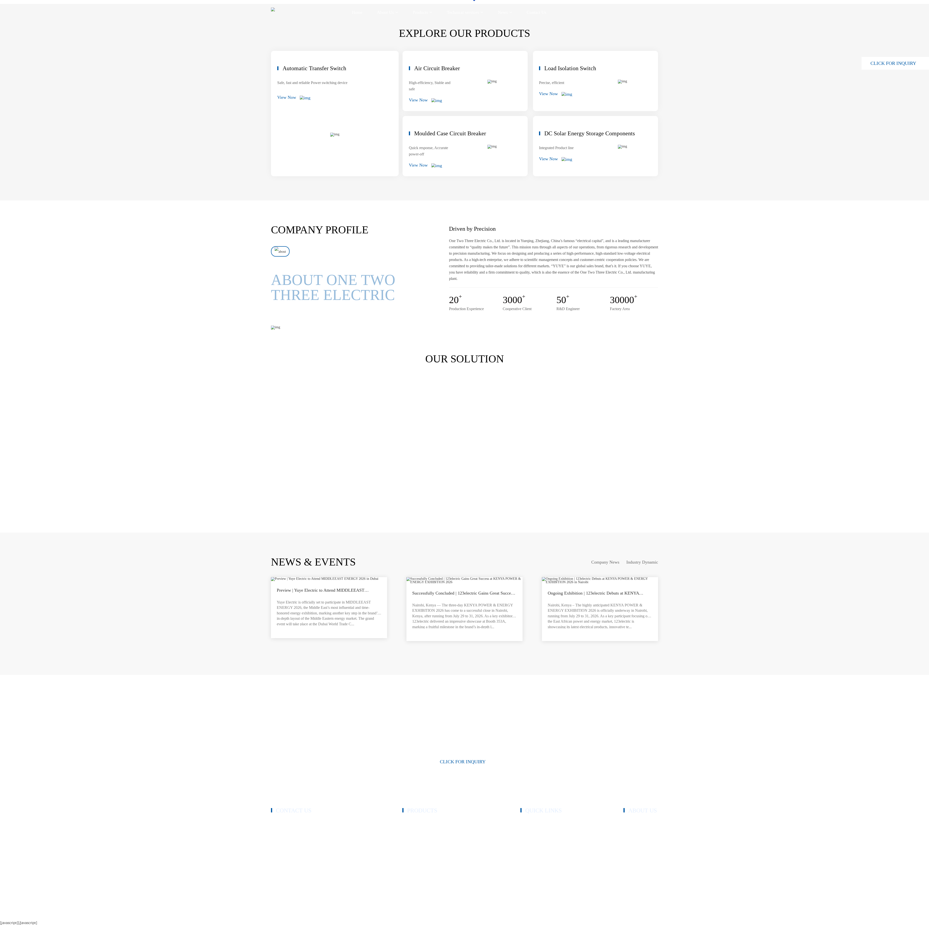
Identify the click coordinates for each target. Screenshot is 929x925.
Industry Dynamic (642, 562)
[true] (280, 251)
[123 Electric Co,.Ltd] (273, 12)
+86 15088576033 (293, 833)
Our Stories (632, 830)
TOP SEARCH (646, 913)
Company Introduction (640, 822)
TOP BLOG (621, 913)
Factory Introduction (639, 844)
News (524, 859)
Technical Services (534, 851)
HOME (526, 822)
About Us (527, 837)
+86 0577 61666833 (295, 822)
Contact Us (529, 866)
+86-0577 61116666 (294, 828)
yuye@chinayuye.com (296, 858)
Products (527, 830)
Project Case (529, 844)
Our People (632, 837)
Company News (605, 562)
